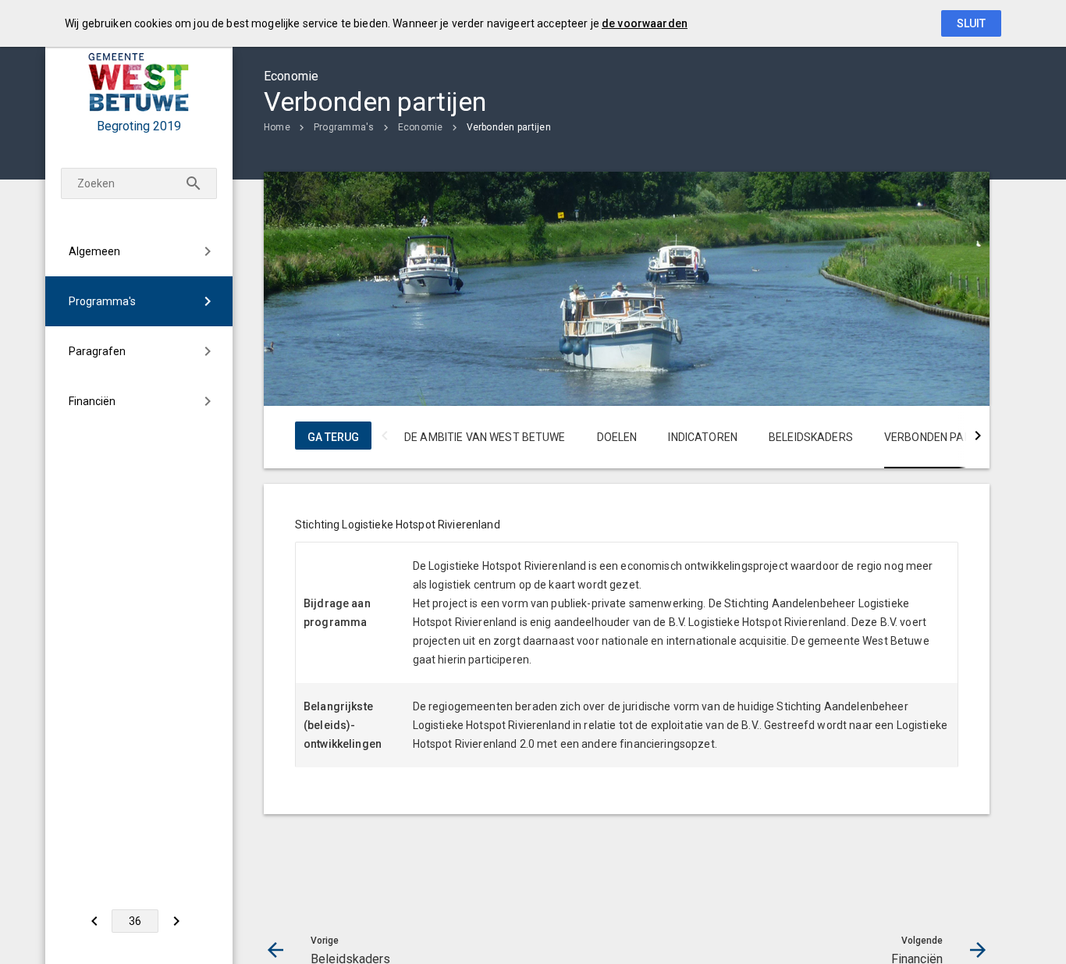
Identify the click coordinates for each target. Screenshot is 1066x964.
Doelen (617, 437)
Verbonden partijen (509, 127)
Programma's (102, 301)
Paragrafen (97, 351)
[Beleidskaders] (94, 921)
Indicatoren (702, 437)
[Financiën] (176, 921)
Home (277, 127)
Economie (420, 127)
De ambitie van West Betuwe (485, 437)
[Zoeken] (193, 183)
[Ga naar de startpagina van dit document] (139, 82)
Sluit (971, 23)
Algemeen (94, 251)
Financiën (92, 401)
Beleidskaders (811, 437)
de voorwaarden (645, 23)
